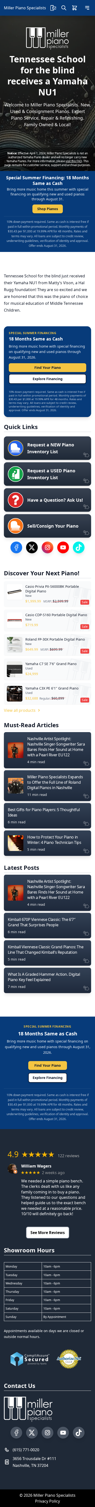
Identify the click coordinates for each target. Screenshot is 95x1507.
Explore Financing (48, 378)
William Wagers (36, 1166)
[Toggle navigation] (87, 8)
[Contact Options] (53, 8)
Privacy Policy (47, 1501)
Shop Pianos (47, 208)
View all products (20, 710)
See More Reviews (47, 1232)
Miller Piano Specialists (25, 8)
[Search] (64, 8)
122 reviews (68, 1155)
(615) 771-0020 (26, 1449)
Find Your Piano (47, 367)
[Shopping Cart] (74, 8)
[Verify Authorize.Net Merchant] (69, 1359)
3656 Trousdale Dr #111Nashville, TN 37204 (34, 1462)
